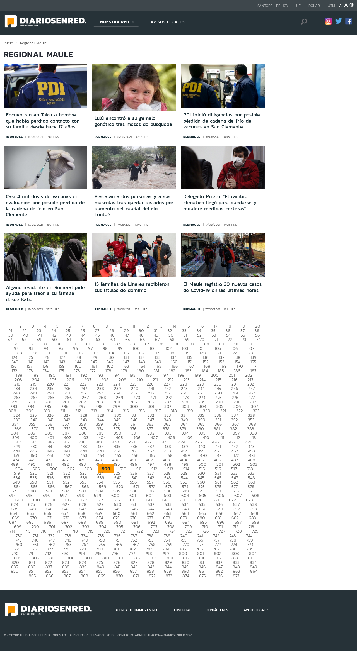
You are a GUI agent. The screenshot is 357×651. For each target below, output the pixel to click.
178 (108, 371)
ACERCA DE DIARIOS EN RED (136, 610)
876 (219, 576)
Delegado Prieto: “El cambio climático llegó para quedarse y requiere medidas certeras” (220, 202)
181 (156, 371)
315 (126, 411)
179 (124, 371)
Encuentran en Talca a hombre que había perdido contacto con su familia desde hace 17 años (42, 120)
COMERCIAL (182, 610)
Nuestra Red (114, 22)
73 (244, 339)
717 (59, 531)
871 (136, 576)
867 (67, 576)
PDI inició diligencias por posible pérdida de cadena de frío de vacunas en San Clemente (221, 120)
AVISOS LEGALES (168, 22)
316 (142, 411)
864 (253, 571)
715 (28, 531)
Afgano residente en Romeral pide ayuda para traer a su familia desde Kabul (45, 293)
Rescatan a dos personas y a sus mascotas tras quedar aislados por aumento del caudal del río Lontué (134, 205)
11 (133, 326)
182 (172, 371)
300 (134, 406)
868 (84, 576)
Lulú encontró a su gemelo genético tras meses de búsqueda (133, 121)
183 (188, 371)
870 (119, 576)
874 (185, 576)
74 (258, 339)
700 (35, 527)
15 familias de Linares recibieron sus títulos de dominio (132, 287)
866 (50, 576)
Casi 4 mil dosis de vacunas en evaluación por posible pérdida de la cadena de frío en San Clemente (45, 205)
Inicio (8, 43)
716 (44, 531)
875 (202, 576)
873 (169, 576)
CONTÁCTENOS (217, 610)
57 (10, 339)
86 (177, 344)
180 (140, 371)
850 (14, 571)
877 (236, 576)
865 (32, 576)
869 (102, 576)
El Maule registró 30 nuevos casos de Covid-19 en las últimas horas (222, 287)
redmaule (14, 137)
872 (152, 576)
